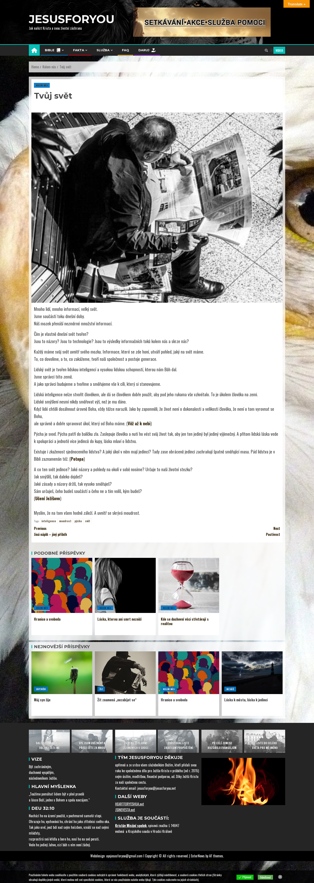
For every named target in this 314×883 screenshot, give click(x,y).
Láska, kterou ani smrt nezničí (119, 619)
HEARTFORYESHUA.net (129, 804)
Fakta (78, 50)
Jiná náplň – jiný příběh (50, 531)
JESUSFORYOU (71, 19)
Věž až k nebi (139, 423)
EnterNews (198, 855)
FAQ (125, 50)
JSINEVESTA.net (125, 809)
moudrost (65, 521)
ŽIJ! (101, 689)
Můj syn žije (42, 699)
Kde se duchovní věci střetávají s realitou (185, 621)
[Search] (266, 50)
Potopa (77, 459)
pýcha (78, 521)
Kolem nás (42, 85)
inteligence (48, 521)
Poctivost (273, 531)
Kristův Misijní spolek (131, 825)
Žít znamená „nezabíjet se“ (116, 699)
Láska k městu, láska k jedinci (246, 699)
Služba (103, 50)
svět (87, 521)
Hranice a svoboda (47, 619)
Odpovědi (41, 689)
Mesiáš (230, 689)
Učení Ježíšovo (47, 498)
